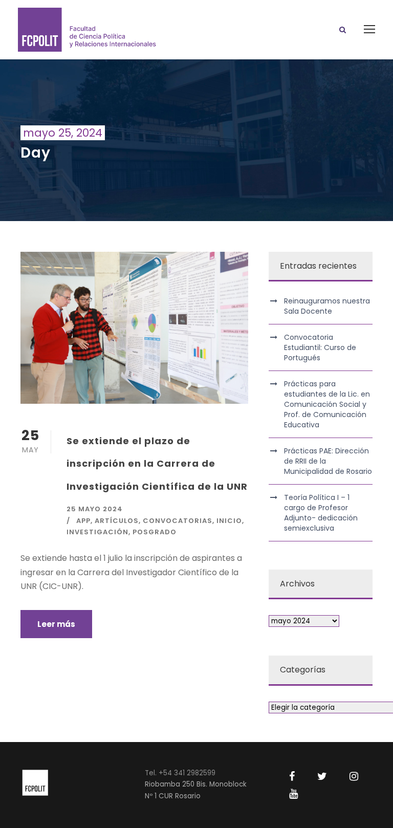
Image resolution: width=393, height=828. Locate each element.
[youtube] (293, 794)
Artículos (117, 521)
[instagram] (354, 776)
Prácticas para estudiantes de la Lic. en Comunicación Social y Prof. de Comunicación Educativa (327, 404)
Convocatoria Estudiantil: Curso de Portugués (320, 347)
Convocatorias (177, 521)
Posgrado (155, 532)
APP (83, 521)
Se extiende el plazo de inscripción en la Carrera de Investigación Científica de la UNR (157, 463)
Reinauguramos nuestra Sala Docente (327, 306)
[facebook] (292, 776)
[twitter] (322, 776)
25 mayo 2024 (95, 509)
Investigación (97, 532)
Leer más (56, 624)
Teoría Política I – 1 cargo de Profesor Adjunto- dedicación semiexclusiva (321, 512)
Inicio (229, 521)
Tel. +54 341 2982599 (180, 773)
